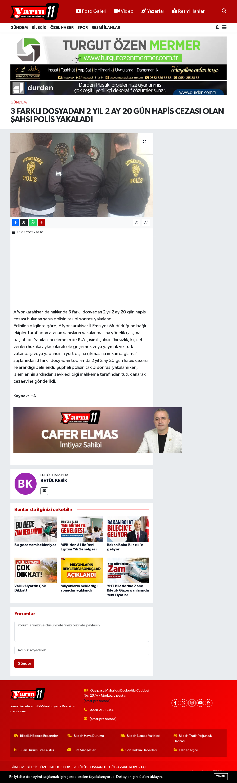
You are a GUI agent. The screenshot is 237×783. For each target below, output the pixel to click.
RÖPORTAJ (137, 767)
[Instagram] (192, 703)
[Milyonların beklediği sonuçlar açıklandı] (82, 570)
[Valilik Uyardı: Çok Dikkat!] (35, 570)
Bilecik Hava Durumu (89, 735)
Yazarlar (155, 11)
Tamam (220, 776)
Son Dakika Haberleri (141, 750)
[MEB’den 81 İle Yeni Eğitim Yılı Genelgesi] (82, 529)
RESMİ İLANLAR (106, 28)
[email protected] (97, 701)
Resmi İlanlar (191, 11)
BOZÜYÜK (80, 767)
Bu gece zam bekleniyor (35, 545)
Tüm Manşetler (84, 750)
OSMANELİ (98, 767)
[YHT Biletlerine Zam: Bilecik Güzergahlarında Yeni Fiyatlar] (128, 570)
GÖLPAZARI (118, 767)
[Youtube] (200, 703)
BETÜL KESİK (54, 480)
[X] (183, 703)
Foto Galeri (94, 11)
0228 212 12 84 (102, 710)
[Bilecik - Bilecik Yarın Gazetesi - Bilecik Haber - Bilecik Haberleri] (34, 11)
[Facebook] (175, 703)
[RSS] (208, 703)
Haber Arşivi (188, 750)
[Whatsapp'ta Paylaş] (33, 222)
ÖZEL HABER (62, 28)
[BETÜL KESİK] (25, 484)
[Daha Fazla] (41, 222)
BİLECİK (39, 28)
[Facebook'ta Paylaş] (15, 222)
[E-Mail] (44, 491)
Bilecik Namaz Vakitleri (143, 735)
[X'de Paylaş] (24, 222)
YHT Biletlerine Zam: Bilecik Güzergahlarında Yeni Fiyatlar (128, 590)
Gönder (24, 664)
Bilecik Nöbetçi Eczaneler (39, 735)
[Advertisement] (97, 272)
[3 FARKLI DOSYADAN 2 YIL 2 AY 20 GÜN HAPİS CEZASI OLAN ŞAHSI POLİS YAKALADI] (81, 175)
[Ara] (224, 11)
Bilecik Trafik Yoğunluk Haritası (193, 738)
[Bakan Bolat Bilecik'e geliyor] (128, 529)
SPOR (83, 28)
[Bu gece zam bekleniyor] (35, 529)
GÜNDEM (19, 28)
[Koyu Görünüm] (218, 28)
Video (127, 11)
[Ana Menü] (223, 28)
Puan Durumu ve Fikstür (37, 750)
